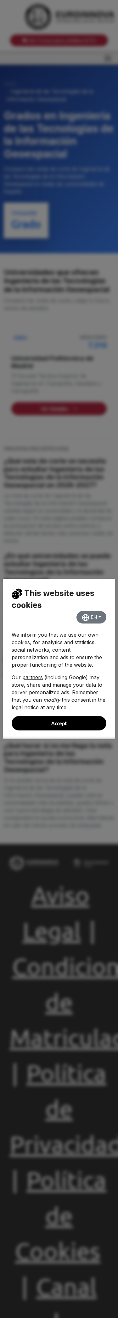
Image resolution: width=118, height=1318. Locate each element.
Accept (59, 723)
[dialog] (59, 659)
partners (32, 677)
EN (93, 617)
